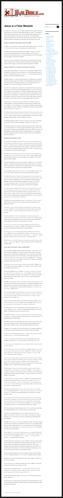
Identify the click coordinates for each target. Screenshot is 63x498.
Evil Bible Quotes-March (51, 72)
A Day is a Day (49, 55)
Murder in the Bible (50, 37)
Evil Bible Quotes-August (51, 79)
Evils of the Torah (50, 56)
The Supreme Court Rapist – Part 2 (53, 51)
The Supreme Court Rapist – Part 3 (53, 53)
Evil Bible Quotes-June (51, 76)
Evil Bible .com (6, 492)
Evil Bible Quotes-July (51, 77)
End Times (49, 58)
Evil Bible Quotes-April (51, 73)
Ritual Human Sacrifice (51, 41)
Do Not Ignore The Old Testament (51, 54)
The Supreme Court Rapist (50, 50)
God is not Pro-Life (50, 46)
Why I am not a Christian (51, 67)
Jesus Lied (49, 42)
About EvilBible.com (50, 49)
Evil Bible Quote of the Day (50, 68)
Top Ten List (49, 47)
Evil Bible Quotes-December (52, 84)
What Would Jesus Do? (51, 66)
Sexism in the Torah (50, 63)
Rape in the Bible (50, 40)
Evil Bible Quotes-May (51, 75)
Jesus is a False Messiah (51, 62)
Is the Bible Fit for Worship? (52, 60)
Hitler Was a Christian (51, 44)
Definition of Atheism (49, 85)
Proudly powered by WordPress (15, 492)
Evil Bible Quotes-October (51, 81)
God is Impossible (50, 45)
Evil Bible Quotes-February (51, 71)
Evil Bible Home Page (50, 36)
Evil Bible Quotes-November (52, 82)
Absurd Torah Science (51, 59)
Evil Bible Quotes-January (51, 69)
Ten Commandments (50, 64)
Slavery (48, 38)
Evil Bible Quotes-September (52, 80)
